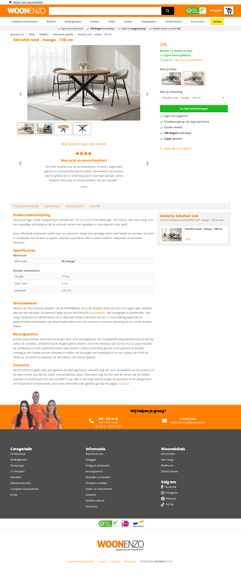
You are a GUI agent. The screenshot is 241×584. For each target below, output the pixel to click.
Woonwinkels (173, 448)
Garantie (95, 206)
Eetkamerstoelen (20, 483)
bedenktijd (177, 133)
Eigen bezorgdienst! (176, 116)
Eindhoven (167, 465)
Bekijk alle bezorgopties (178, 148)
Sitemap (115, 561)
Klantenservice (94, 454)
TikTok (169, 504)
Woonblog (130, 561)
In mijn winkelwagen (194, 108)
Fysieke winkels (173, 127)
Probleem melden (96, 483)
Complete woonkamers (24, 21)
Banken (51, 21)
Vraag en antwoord (97, 465)
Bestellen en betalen (98, 477)
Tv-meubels (17, 471)
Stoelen (94, 21)
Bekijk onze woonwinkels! (28, 2)
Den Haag (167, 459)
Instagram (171, 492)
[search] (167, 11)
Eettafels (15, 477)
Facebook (170, 487)
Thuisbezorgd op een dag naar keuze (186, 121)
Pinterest (170, 498)
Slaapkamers (149, 21)
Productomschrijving (25, 206)
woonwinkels (97, 312)
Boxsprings (17, 465)
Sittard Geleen (169, 471)
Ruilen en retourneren (99, 489)
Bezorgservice (74, 206)
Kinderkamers (174, 21)
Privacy (102, 561)
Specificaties (52, 206)
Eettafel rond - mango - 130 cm (181, 97)
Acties (217, 21)
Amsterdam (168, 454)
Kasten (128, 21)
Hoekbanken (18, 454)
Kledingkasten (73, 21)
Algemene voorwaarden (81, 561)
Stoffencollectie (95, 500)
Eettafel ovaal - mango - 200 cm (203, 229)
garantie (173, 138)
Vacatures (92, 506)
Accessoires (198, 21)
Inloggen (91, 459)
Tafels (111, 21)
